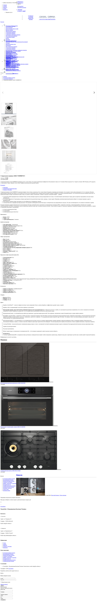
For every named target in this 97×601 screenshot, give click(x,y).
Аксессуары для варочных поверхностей (15, 56)
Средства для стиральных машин (13, 51)
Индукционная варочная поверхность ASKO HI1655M (13, 383)
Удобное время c (4, 594)
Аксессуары (6, 489)
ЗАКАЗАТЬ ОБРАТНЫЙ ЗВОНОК (47, 19)
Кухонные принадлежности (12, 66)
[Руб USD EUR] (19, 4)
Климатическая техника (8, 487)
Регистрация (23, 7)
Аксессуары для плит (10, 55)
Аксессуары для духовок (11, 59)
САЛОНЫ (30, 17)
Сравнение (20, 2)
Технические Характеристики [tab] (10, 188)
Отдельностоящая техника (9, 478)
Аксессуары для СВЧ (10, 62)
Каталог (2, 21)
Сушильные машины (10, 33)
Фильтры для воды (7, 488)
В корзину (3, 185)
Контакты (5, 9)
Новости (5, 7)
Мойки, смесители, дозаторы (9, 483)
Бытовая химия (6, 490)
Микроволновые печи (11, 44)
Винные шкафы (9, 30)
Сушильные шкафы (10, 37)
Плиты (7, 38)
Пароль (2, 579)
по (1, 597)
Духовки (8, 43)
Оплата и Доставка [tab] (7, 189)
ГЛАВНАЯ (30, 15)
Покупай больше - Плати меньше (58, 495)
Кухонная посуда (7, 484)
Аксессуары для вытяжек (11, 58)
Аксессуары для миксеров (12, 54)
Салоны (5, 6)
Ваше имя (3, 589)
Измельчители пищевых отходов (13, 70)
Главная (5, 4)
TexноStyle (11, 568)
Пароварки (8, 45)
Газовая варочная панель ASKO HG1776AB (10, 470)
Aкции (4, 8)
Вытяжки (8, 39)
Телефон (2, 591)
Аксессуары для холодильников (13, 65)
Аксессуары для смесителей (12, 69)
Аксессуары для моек (10, 68)
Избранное (20, 1)
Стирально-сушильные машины (13, 34)
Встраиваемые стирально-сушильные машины (16, 50)
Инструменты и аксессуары (12, 67)
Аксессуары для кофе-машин (12, 60)
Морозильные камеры (11, 31)
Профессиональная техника (9, 485)
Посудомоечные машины (11, 35)
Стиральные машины (10, 32)
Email (2, 578)
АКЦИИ (31, 19)
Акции (4, 544)
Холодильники (9, 27)
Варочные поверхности (11, 40)
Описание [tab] (5, 187)
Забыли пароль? (4, 584)
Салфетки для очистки (11, 52)
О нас (4, 542)
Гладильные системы (10, 26)
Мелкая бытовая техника (8, 481)
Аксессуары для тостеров (11, 53)
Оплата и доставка (7, 546)
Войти (18, 7)
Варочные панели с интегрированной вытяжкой (17, 41)
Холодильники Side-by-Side (12, 28)
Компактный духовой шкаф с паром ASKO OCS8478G (13, 426)
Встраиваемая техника (8, 479)
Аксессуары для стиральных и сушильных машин (17, 64)
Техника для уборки (7, 482)
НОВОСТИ (30, 18)
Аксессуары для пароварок (12, 61)
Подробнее (3, 506)
